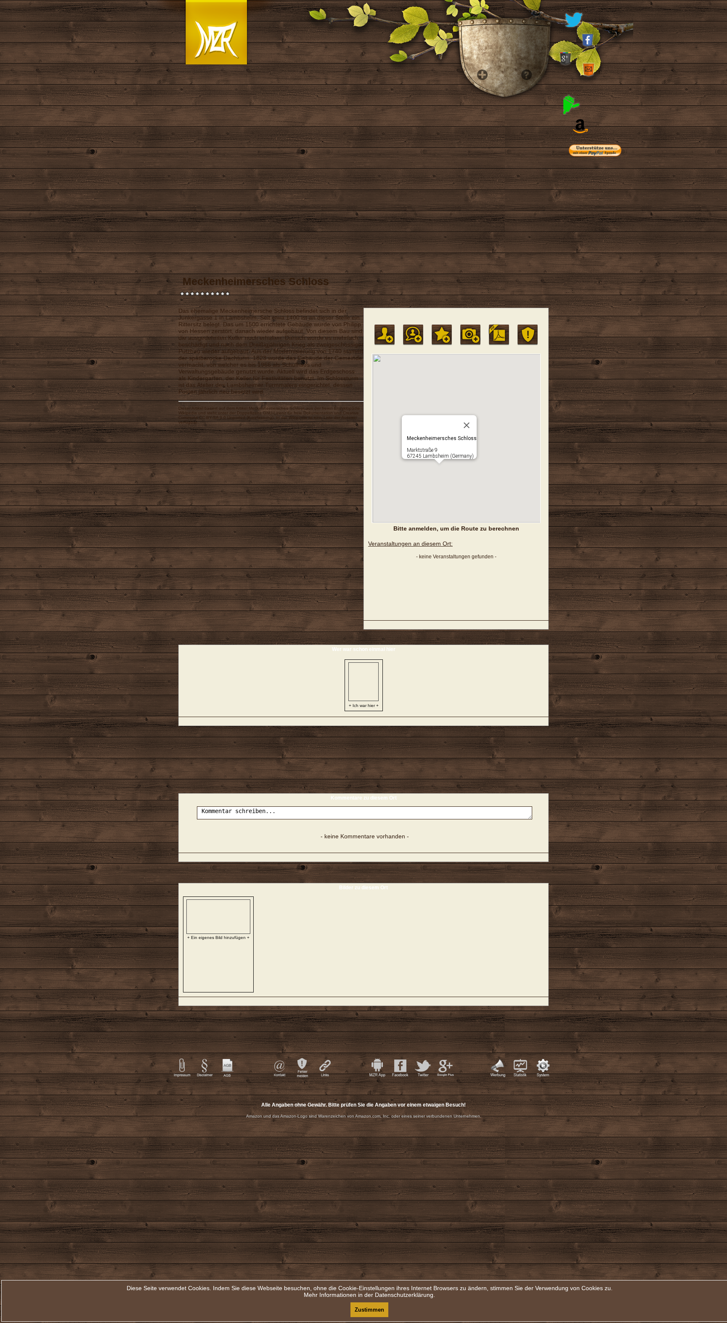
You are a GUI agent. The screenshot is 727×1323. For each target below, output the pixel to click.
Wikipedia (187, 413)
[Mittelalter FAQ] (524, 210)
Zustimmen (369, 1310)
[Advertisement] (607, 332)
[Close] (466, 425)
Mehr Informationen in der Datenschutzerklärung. (369, 1294)
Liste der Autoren (340, 417)
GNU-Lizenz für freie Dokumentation (298, 413)
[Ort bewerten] (441, 334)
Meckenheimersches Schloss (277, 408)
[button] (439, 469)
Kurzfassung (260, 417)
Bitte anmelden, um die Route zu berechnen (456, 528)
